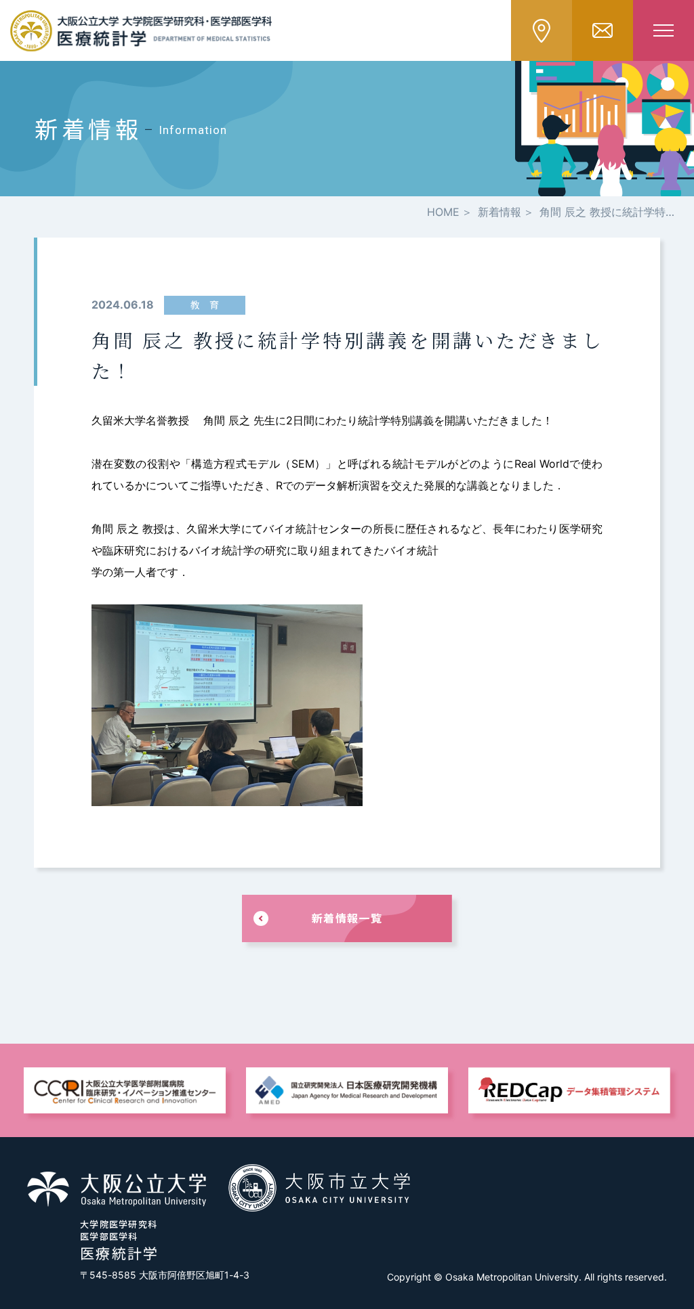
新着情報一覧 (347, 918)
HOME (443, 212)
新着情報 (499, 212)
